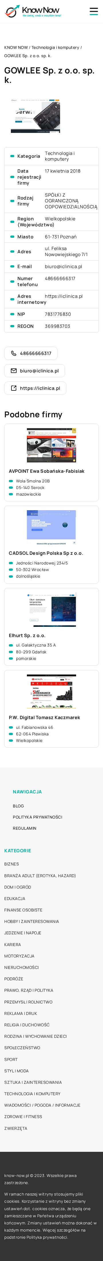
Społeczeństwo (22, 1047)
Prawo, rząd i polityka (28, 990)
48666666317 (60, 278)
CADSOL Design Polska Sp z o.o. (46, 553)
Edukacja (14, 898)
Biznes (11, 864)
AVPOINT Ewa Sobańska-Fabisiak (47, 471)
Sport (11, 1059)
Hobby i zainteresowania (31, 921)
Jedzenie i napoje (22, 932)
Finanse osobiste (23, 910)
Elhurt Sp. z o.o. (27, 636)
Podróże (13, 978)
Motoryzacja (19, 956)
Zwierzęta (15, 1128)
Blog (18, 806)
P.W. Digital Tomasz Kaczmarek (44, 718)
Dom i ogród (17, 887)
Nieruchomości (21, 967)
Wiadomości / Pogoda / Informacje (42, 1105)
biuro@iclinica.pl (63, 266)
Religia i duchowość (27, 1024)
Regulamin (25, 828)
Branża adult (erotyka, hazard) (40, 875)
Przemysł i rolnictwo (28, 1002)
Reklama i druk (20, 1013)
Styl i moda (16, 1071)
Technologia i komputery (60, 156)
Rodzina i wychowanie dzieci (35, 1036)
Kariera (12, 944)
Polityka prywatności (37, 817)
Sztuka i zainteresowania (33, 1082)
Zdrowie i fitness (23, 1116)
